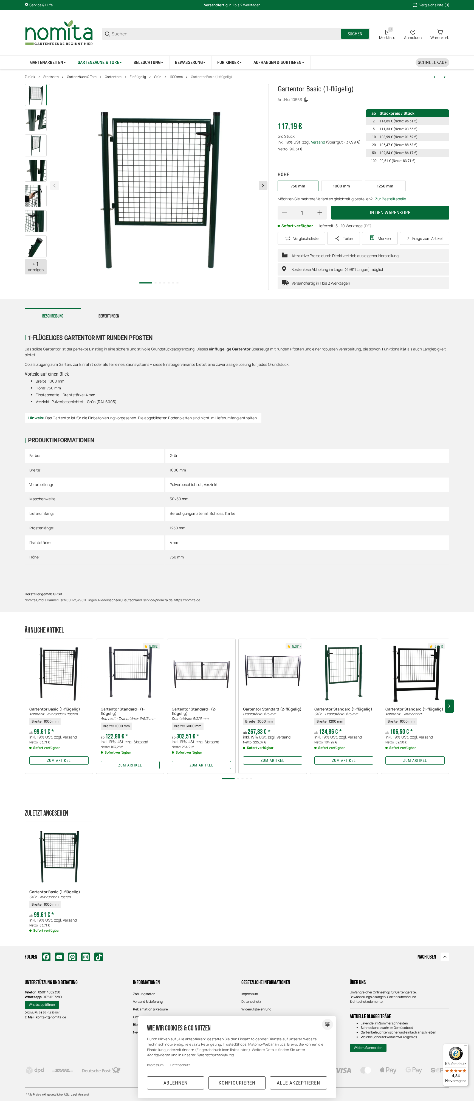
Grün (157, 76)
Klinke (230, 513)
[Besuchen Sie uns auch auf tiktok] (98, 957)
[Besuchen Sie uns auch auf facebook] (46, 957)
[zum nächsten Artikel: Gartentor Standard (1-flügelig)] (444, 77)
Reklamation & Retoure (150, 1009)
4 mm (174, 542)
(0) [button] (434, 4)
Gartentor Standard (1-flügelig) (343, 715)
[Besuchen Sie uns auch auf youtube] (59, 957)
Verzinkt (211, 484)
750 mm (177, 557)
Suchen (355, 33)
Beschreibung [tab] (52, 316)
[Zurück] (54, 185)
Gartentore (113, 76)
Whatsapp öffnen (42, 1004)
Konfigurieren (237, 1083)
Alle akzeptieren (298, 1083)
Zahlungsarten (144, 994)
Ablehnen (175, 1083)
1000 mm (176, 76)
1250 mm (177, 527)
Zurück (30, 76)
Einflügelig (138, 76)
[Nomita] (59, 33)
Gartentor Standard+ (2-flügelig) (194, 717)
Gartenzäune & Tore (82, 76)
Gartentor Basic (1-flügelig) (211, 76)
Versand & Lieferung (148, 1001)
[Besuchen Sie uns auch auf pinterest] (72, 957)
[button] (59, 673)
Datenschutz (251, 1001)
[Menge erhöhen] (319, 212)
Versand (318, 142)
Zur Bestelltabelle (390, 198)
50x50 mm (179, 498)
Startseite (51, 76)
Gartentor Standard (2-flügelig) (272, 715)
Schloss (216, 513)
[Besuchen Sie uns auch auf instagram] (85, 957)
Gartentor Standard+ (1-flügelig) (128, 717)
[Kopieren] (306, 99)
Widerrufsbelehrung (256, 1009)
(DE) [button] (367, 225)
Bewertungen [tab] (108, 316)
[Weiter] (263, 185)
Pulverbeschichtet (186, 484)
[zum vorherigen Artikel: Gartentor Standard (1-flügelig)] (434, 77)
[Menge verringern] (284, 212)
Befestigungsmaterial (189, 513)
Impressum (249, 994)
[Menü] (465, 1047)
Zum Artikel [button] (59, 760)
